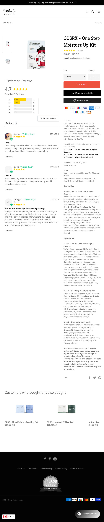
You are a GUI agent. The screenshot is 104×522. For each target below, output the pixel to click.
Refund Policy (61, 468)
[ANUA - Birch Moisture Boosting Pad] (25, 409)
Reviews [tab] (9, 123)
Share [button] (10, 157)
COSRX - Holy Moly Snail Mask (79, 157)
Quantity (91, 71)
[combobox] (8, 516)
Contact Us (32, 468)
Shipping (67, 58)
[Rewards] (87, 514)
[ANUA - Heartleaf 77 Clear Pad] (67, 409)
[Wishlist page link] (86, 12)
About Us (21, 468)
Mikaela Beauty (17, 500)
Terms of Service (77, 468)
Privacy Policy (46, 468)
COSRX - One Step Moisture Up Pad (82, 154)
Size (65, 71)
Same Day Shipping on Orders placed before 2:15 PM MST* (52, 2)
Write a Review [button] (49, 118)
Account (98, 23)
